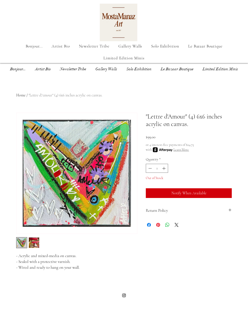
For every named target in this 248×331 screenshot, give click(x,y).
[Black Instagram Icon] (124, 295)
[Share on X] (176, 225)
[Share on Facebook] (149, 225)
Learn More (181, 150)
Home (20, 95)
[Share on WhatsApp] (167, 225)
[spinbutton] (157, 168)
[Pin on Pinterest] (158, 225)
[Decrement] (150, 168)
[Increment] (164, 168)
